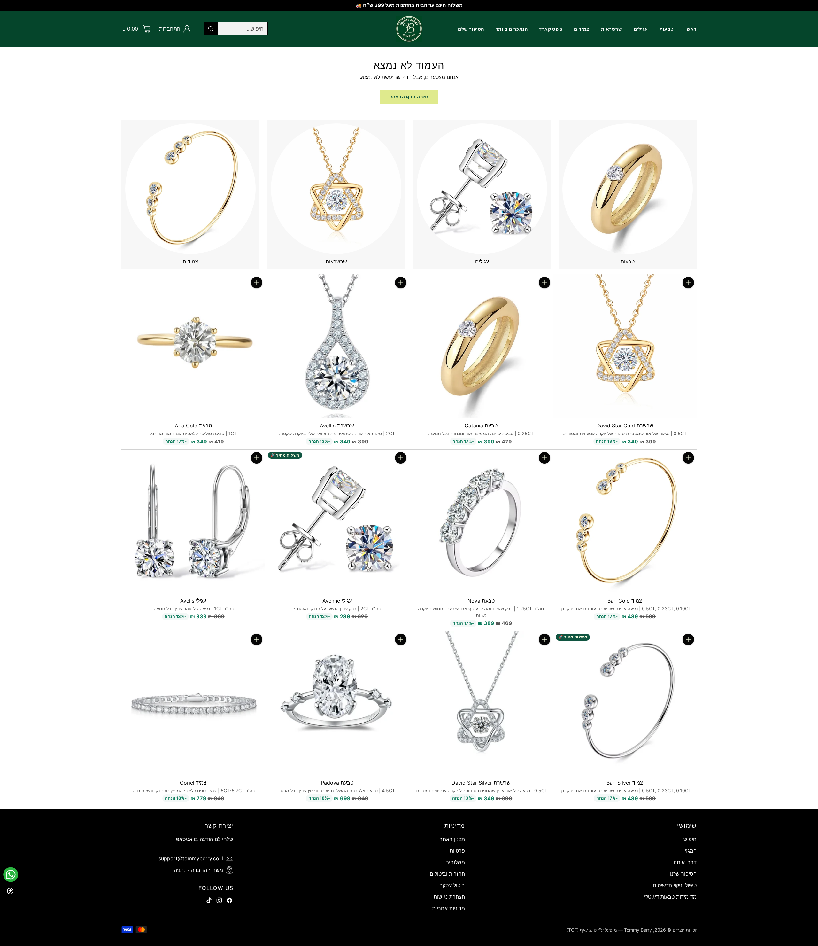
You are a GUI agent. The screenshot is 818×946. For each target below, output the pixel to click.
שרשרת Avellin (337, 425)
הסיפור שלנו (683, 874)
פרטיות (457, 851)
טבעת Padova (337, 782)
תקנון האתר (452, 839)
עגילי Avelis (193, 601)
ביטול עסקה (452, 885)
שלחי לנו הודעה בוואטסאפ (204, 839)
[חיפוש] (211, 28)
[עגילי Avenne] (337, 521)
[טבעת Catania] (481, 346)
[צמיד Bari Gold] (625, 521)
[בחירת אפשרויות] (544, 282)
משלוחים (455, 862)
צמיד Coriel (193, 782)
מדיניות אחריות (448, 908)
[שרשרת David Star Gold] (625, 346)
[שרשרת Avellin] (337, 346)
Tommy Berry (638, 930)
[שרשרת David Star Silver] (481, 703)
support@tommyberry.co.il (190, 858)
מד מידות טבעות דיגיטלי (670, 897)
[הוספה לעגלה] (688, 282)
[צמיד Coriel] (193, 703)
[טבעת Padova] (337, 703)
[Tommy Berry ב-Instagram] (219, 901)
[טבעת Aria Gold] (193, 346)
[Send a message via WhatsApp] (10, 874)
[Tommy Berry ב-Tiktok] (209, 901)
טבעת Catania (481, 425)
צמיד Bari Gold (624, 601)
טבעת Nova (481, 601)
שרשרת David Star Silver (481, 782)
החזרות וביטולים (447, 874)
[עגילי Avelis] (193, 521)
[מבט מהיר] (688, 296)
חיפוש (690, 839)
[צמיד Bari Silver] (625, 703)
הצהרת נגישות (449, 897)
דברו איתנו (685, 862)
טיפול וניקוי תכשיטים (675, 885)
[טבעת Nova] (481, 521)
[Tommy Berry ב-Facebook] (229, 901)
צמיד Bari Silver (624, 782)
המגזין (690, 851)
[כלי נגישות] (10, 891)
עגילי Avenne (337, 601)
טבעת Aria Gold (193, 425)
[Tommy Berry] (409, 29)
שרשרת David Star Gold (624, 425)
